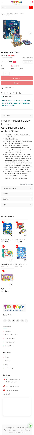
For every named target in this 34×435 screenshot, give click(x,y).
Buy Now (18, 83)
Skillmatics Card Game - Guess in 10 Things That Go (7, 239)
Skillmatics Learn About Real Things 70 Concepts (21, 264)
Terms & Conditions (11, 335)
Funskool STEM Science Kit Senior (7, 264)
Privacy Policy (9, 342)
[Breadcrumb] (2, 3)
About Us (7, 331)
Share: (3, 93)
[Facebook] (5, 320)
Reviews (5, 194)
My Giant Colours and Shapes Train (7, 289)
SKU (2, 69)
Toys (7, 13)
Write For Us (8, 368)
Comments (6, 199)
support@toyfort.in (12, 390)
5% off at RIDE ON (8, 106)
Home (2, 13)
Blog (6, 365)
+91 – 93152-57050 (12, 386)
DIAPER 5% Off (7, 100)
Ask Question (28, 62)
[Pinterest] (22, 320)
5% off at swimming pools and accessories (15, 103)
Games (11, 13)
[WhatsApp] (26, 320)
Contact (7, 361)
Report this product (26, 184)
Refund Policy (9, 346)
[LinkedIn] (17, 320)
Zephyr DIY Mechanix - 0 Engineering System (21, 239)
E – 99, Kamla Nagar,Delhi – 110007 (13, 381)
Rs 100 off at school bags (22, 100)
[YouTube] (13, 320)
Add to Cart (18, 78)
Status (3, 66)
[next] (30, 33)
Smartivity (11, 56)
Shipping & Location (9, 188)
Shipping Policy (9, 339)
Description (6, 116)
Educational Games (19, 13)
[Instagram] (9, 320)
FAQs (4, 205)
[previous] (3, 33)
